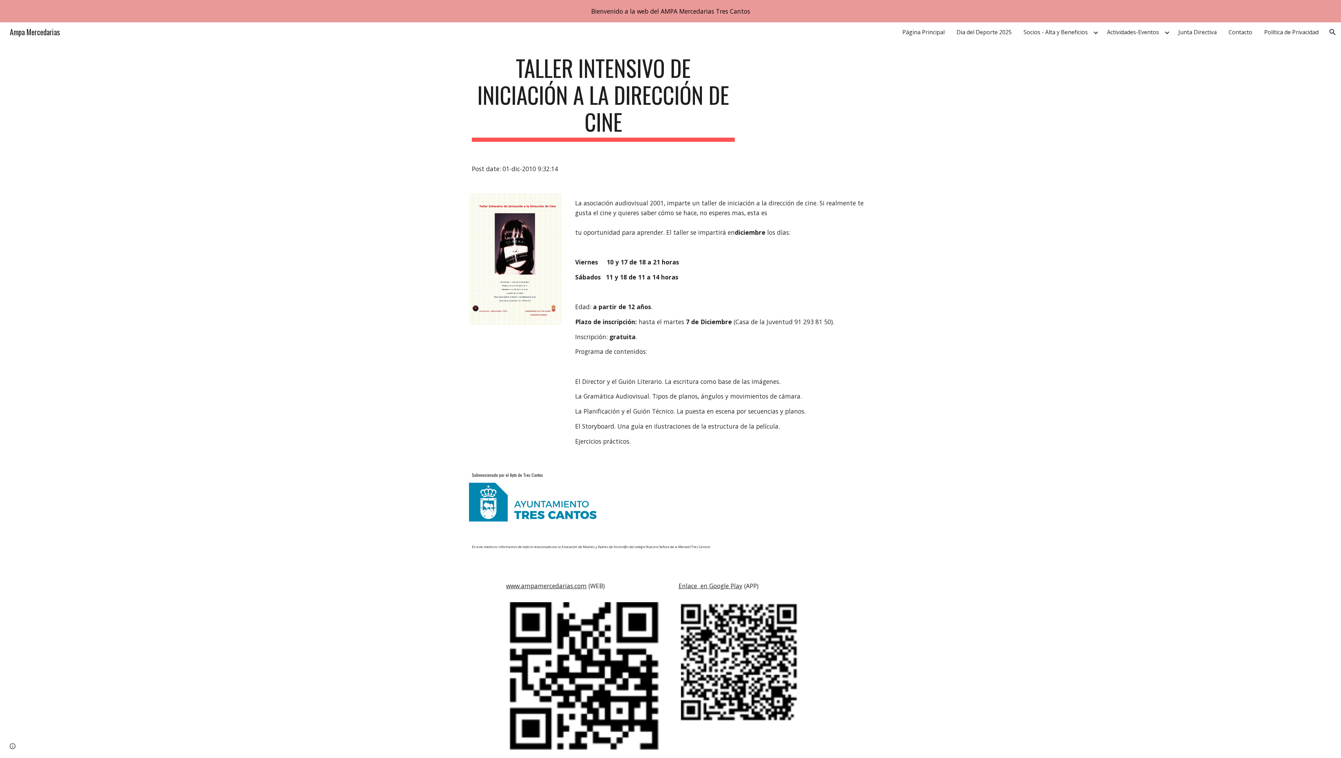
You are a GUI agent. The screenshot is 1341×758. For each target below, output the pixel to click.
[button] (1332, 32)
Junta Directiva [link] (1197, 32)
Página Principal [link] (923, 32)
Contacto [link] (1240, 32)
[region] (670, 11)
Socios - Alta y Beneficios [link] (1056, 32)
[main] (603, 98)
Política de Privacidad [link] (1291, 32)
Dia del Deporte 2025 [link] (984, 32)
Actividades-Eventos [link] (1133, 32)
